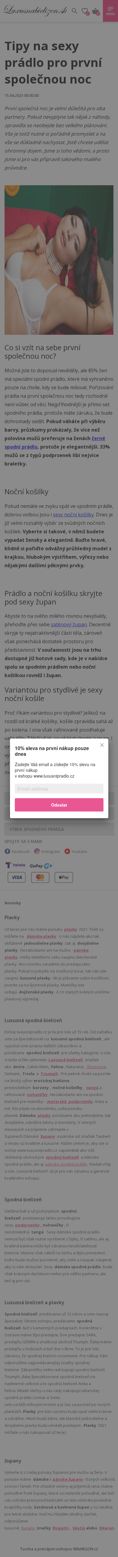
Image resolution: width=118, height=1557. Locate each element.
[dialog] (59, 778)
